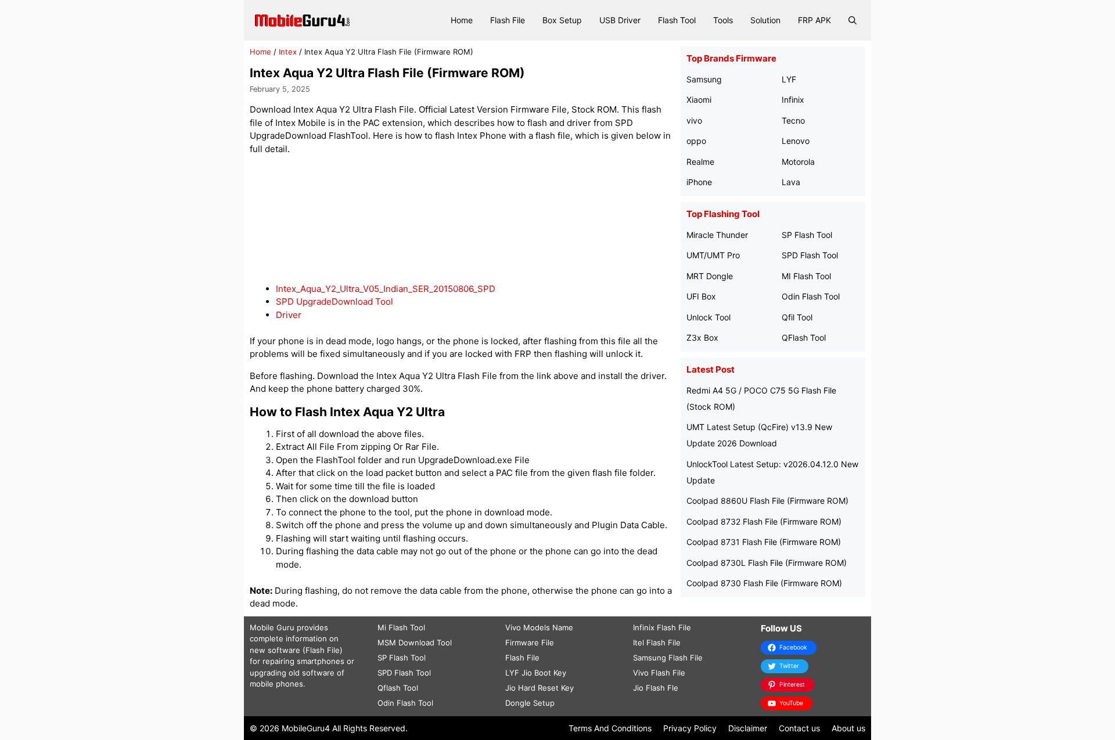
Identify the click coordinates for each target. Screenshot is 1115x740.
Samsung (704, 79)
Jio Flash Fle (655, 687)
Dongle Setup (530, 702)
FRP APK (814, 20)
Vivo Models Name (539, 627)
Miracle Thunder (717, 235)
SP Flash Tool (807, 235)
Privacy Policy (690, 728)
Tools (723, 20)
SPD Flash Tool (810, 255)
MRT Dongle (709, 276)
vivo (694, 120)
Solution (765, 20)
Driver (288, 314)
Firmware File (529, 642)
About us (848, 728)
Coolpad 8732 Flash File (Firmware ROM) (763, 521)
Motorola (798, 162)
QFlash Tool (804, 337)
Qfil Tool (797, 317)
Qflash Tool (397, 687)
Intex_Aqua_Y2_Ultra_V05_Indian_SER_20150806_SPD (385, 288)
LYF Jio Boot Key (535, 672)
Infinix (793, 99)
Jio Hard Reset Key (539, 687)
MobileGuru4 (306, 728)
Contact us (799, 728)
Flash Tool (677, 20)
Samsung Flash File (668, 657)
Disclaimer (747, 728)
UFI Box (701, 296)
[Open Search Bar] (852, 20)
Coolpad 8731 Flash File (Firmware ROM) (763, 542)
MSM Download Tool (414, 642)
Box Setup (562, 20)
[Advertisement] (462, 219)
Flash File (507, 20)
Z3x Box (702, 337)
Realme (700, 162)
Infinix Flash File (662, 627)
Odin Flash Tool (811, 296)
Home (462, 20)
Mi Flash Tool (401, 627)
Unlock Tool (708, 317)
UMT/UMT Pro (713, 255)
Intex (288, 51)
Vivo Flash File (659, 672)
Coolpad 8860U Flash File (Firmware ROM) (767, 501)
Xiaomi (698, 99)
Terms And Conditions (610, 728)
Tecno (793, 120)
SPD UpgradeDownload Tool (334, 301)
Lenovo (796, 141)
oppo (696, 141)
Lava (791, 182)
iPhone (699, 182)
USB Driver (620, 20)
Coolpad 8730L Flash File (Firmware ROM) (766, 563)
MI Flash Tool (806, 276)
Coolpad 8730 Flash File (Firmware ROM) (764, 583)
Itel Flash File (657, 642)
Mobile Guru (272, 627)
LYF (789, 79)
